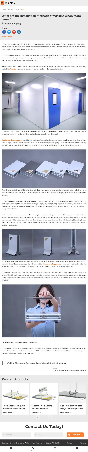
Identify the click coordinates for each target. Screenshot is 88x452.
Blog (22, 9)
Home (4, 9)
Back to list (7, 37)
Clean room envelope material (71, 370)
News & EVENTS (13, 9)
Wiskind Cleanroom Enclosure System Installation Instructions (36, 363)
